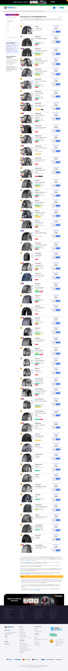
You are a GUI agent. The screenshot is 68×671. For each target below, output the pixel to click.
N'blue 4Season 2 (41, 191)
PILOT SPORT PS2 (40, 425)
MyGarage (41, 11)
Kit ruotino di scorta (23, 632)
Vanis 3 (37, 369)
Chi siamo (36, 635)
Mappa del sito (37, 644)
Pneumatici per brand (54, 609)
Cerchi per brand (23, 609)
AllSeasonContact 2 (41, 401)
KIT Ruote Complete (29, 11)
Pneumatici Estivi (22, 633)
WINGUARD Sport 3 (41, 233)
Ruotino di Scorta (36, 11)
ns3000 (38, 536)
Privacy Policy (22, 652)
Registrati (36, 628)
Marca (7, 19)
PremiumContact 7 (41, 390)
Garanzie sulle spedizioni (24, 648)
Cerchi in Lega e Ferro (21, 11)
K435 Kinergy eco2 (41, 60)
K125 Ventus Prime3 (39, 93)
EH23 (38, 465)
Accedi (36, 629)
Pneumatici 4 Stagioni (23, 636)
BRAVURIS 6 (39, 349)
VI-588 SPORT (40, 339)
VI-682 (38, 297)
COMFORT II (39, 526)
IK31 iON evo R (40, 104)
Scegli (58, 31)
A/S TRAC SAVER (41, 244)
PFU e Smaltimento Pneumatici (25, 645)
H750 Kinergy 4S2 (41, 70)
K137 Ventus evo (40, 126)
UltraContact (39, 380)
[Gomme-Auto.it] (10, 7)
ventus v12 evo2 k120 (40, 81)
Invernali (12, 11)
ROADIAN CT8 (40, 201)
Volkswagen (29, 14)
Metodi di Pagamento (23, 643)
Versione (7, 27)
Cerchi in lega (22, 628)
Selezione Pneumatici (12, 14)
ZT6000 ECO (39, 435)
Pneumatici (6, 11)
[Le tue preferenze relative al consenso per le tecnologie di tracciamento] (1, 669)
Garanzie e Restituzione (23, 644)
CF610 (38, 455)
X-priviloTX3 (39, 264)
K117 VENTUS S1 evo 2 (41, 148)
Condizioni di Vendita (23, 647)
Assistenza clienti (37, 645)
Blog (35, 636)
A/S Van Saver (40, 274)
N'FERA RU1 (39, 222)
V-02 (38, 329)
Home (21, 14)
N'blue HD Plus (40, 181)
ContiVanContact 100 (40, 413)
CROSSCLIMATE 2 (40, 38)
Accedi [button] (58, 7)
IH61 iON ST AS (40, 159)
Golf (33, 14)
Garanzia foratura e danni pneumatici (26, 649)
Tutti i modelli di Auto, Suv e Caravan (26, 637)
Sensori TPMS (37, 641)
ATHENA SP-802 (40, 485)
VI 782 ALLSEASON (39, 285)
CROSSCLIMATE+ (41, 50)
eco (37, 495)
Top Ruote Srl (34, 667)
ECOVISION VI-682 (40, 308)
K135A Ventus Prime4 (39, 115)
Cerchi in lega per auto (9, 609)
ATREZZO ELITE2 (41, 516)
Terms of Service (42, 666)
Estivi (9, 11)
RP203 (37, 445)
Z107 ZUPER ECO (41, 506)
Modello (7, 23)
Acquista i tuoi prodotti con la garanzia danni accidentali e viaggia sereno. (34, 4)
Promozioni (36, 638)
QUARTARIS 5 (40, 359)
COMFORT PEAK (41, 546)
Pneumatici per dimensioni (40, 609)
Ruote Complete (22, 631)
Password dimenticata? (38, 631)
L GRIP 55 (38, 27)
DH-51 (37, 475)
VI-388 (38, 319)
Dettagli (54, 31)
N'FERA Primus (40, 211)
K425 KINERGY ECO (40, 170)
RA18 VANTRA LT (41, 137)
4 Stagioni (16, 11)
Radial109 (38, 254)
